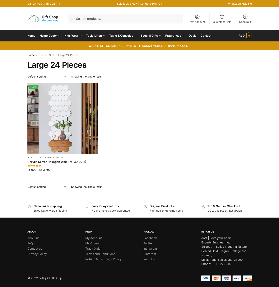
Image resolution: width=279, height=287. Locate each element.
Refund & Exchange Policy (103, 259)
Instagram (150, 248)
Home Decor (55, 157)
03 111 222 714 (221, 264)
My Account (197, 21)
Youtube (149, 259)
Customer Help (222, 21)
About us (33, 238)
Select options (62, 177)
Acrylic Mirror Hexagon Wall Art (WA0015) (56, 162)
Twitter (148, 243)
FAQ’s (31, 243)
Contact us (34, 248)
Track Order (93, 248)
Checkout (245, 21)
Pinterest (149, 254)
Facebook (150, 238)
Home (31, 55)
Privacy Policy (37, 254)
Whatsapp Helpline (240, 3)
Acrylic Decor (36, 157)
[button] (245, 35)
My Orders (92, 243)
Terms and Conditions (100, 254)
